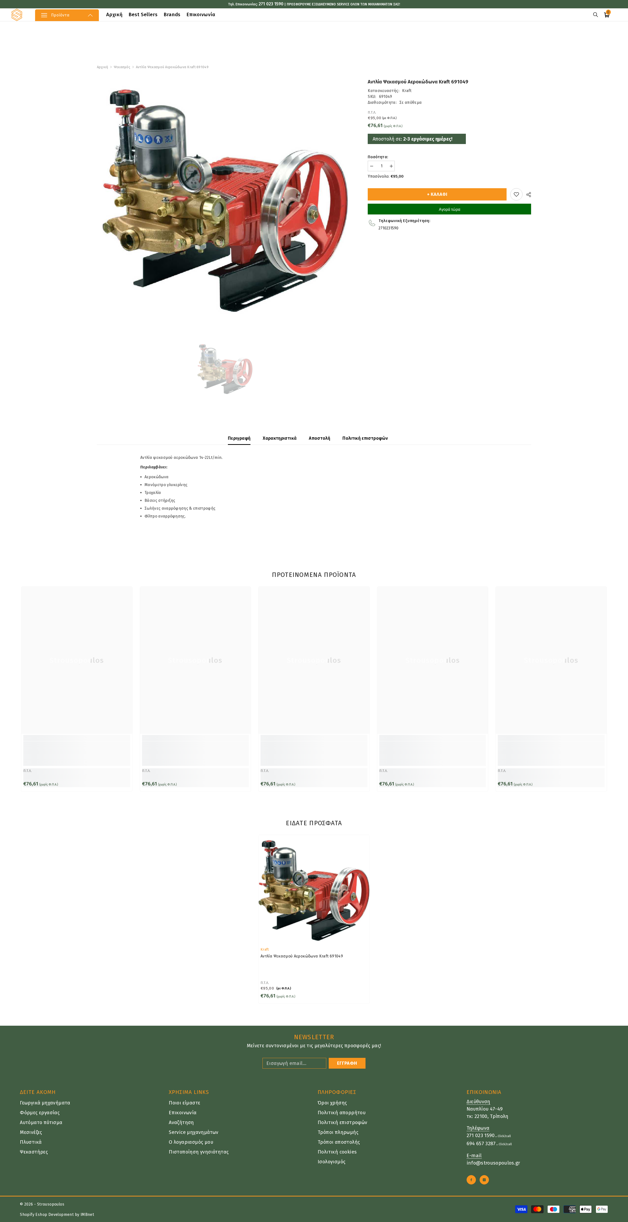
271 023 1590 (271, 4)
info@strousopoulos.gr (493, 1163)
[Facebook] (471, 1179)
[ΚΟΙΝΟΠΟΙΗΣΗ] (527, 194)
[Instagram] (484, 1179)
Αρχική (102, 67)
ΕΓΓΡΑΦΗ (347, 1063)
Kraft (407, 90)
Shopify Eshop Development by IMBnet (57, 1214)
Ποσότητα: (378, 157)
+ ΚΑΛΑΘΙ (438, 194)
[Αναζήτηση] (596, 15)
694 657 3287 (481, 1143)
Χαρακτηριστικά (280, 438)
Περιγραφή (239, 438)
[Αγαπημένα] (516, 194)
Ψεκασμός (122, 67)
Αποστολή (319, 438)
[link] (76, 753)
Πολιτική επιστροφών (365, 438)
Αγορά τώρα (449, 209)
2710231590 (388, 228)
